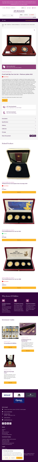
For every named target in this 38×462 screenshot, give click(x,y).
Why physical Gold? (5, 441)
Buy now (19, 192)
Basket (34, 7)
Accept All (19, 457)
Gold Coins (9, 24)
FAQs (3, 430)
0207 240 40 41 (7, 417)
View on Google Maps (8, 411)
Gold (5, 24)
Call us (4, 7)
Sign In (29, 7)
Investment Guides (6, 436)
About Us (3, 429)
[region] (13, 454)
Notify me (5, 100)
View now (10, 347)
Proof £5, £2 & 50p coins (16, 24)
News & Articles (5, 433)
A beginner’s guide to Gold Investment (9, 439)
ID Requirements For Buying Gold (8, 443)
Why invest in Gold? (5, 440)
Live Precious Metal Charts (31, 20)
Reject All (12, 457)
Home (3, 24)
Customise (6, 457)
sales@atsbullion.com (8, 419)
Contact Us (13, 7)
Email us (8, 7)
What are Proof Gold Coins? (7, 444)
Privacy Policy (4, 448)
